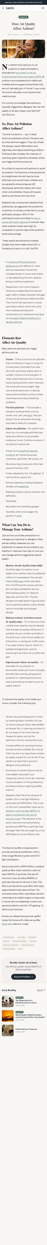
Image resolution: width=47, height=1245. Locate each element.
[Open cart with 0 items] (43, 8)
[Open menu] (3, 8)
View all (40, 990)
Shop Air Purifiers (22, 977)
